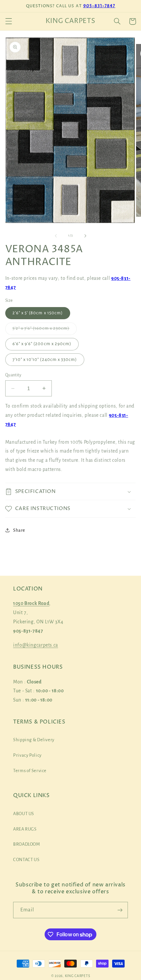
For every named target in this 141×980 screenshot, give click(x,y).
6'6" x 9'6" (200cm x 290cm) (41, 343)
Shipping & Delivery (33, 739)
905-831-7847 (99, 6)
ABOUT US (23, 813)
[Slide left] (56, 236)
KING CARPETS (77, 976)
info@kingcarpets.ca (35, 645)
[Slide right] (85, 236)
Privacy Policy (27, 755)
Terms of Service (30, 770)
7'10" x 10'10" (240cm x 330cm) (44, 359)
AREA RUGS (25, 829)
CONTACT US (26, 859)
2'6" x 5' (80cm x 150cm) (37, 312)
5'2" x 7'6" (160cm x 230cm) (44, 330)
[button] (8, 21)
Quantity (13, 375)
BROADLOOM (26, 844)
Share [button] (19, 530)
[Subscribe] (120, 910)
